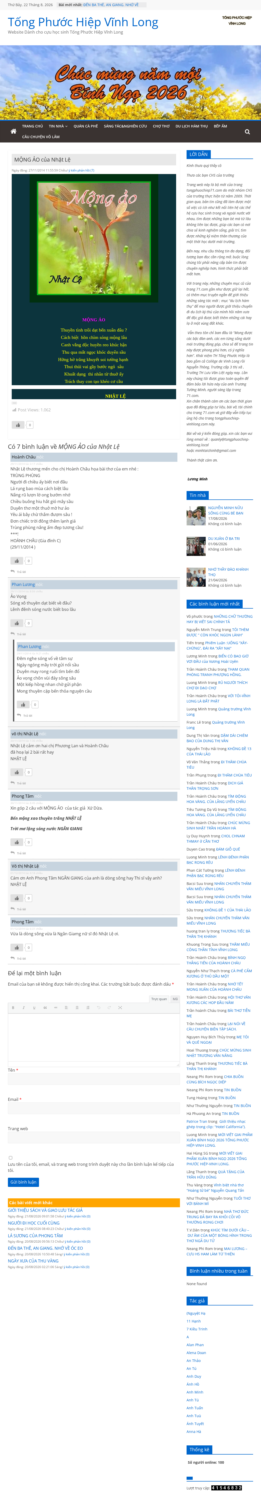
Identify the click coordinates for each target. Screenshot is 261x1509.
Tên (13, 1070)
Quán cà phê (86, 126)
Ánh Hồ (193, 1384)
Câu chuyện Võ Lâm (41, 136)
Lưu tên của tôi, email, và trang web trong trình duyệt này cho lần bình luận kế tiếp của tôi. (91, 1167)
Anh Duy (194, 1376)
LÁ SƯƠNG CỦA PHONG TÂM (107, 4)
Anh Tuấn (195, 1407)
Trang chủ (32, 126)
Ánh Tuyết (195, 1423)
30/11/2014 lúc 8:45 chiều (26, 803)
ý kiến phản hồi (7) (81, 170)
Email (15, 1099)
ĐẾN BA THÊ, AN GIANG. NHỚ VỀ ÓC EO (45, 1248)
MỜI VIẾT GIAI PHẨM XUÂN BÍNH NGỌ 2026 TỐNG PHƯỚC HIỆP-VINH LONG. (220, 1140)
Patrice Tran (197, 1121)
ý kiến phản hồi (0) (77, 1216)
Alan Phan (195, 1344)
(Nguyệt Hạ (196, 1313)
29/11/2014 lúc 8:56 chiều (26, 591)
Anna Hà (194, 1431)
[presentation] (14, 1008)
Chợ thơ (161, 126)
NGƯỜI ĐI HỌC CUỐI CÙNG (34, 1223)
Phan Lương (23, 584)
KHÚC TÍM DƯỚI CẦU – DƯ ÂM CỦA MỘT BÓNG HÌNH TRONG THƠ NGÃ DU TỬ (219, 1235)
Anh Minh (195, 1392)
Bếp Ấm (220, 126)
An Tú (192, 1368)
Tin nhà (56, 126)
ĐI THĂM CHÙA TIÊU (235, 775)
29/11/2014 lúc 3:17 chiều (26, 464)
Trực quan (159, 999)
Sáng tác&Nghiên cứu (125, 126)
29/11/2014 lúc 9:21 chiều (33, 653)
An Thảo (194, 1360)
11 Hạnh (194, 1321)
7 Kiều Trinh (197, 1329)
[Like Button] (18, 425)
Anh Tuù (194, 1415)
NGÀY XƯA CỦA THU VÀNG (33, 1261)
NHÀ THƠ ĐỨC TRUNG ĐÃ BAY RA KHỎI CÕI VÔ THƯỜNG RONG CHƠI (218, 1217)
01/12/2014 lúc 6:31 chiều (26, 928)
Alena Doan (196, 1352)
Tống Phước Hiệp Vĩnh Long (83, 22)
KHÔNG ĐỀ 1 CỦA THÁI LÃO (227, 910)
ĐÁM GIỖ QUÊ (228, 849)
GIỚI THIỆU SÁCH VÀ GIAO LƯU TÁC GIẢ (45, 1210)
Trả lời (21, 572)
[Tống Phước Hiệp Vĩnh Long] (13, 131)
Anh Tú (193, 1400)
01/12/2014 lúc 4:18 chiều (26, 873)
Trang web (18, 1128)
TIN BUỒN (232, 1089)
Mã (175, 999)
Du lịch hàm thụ (192, 126)
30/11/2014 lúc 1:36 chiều (26, 740)
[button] (14, 403)
